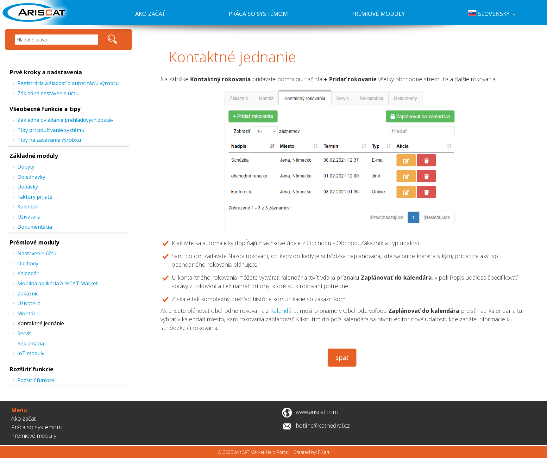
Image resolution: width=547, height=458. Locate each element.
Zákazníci (28, 293)
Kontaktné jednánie (40, 323)
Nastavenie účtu (36, 253)
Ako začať (150, 13)
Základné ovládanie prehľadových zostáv (65, 119)
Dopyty (26, 166)
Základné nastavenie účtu (48, 93)
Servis (24, 333)
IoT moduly (30, 353)
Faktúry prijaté (34, 196)
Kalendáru (283, 310)
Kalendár (28, 206)
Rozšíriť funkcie (31, 369)
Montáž (26, 313)
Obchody (27, 263)
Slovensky (493, 13)
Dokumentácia (34, 226)
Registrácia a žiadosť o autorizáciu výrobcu (68, 83)
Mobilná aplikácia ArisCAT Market (57, 283)
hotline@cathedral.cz (323, 425)
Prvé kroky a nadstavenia (45, 72)
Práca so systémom (258, 13)
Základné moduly (33, 155)
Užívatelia (29, 216)
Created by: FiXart (311, 452)
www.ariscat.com (317, 412)
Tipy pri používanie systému (50, 130)
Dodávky (27, 186)
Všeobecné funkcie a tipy (44, 109)
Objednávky (31, 176)
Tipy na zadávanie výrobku (49, 139)
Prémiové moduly (378, 13)
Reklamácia (30, 343)
